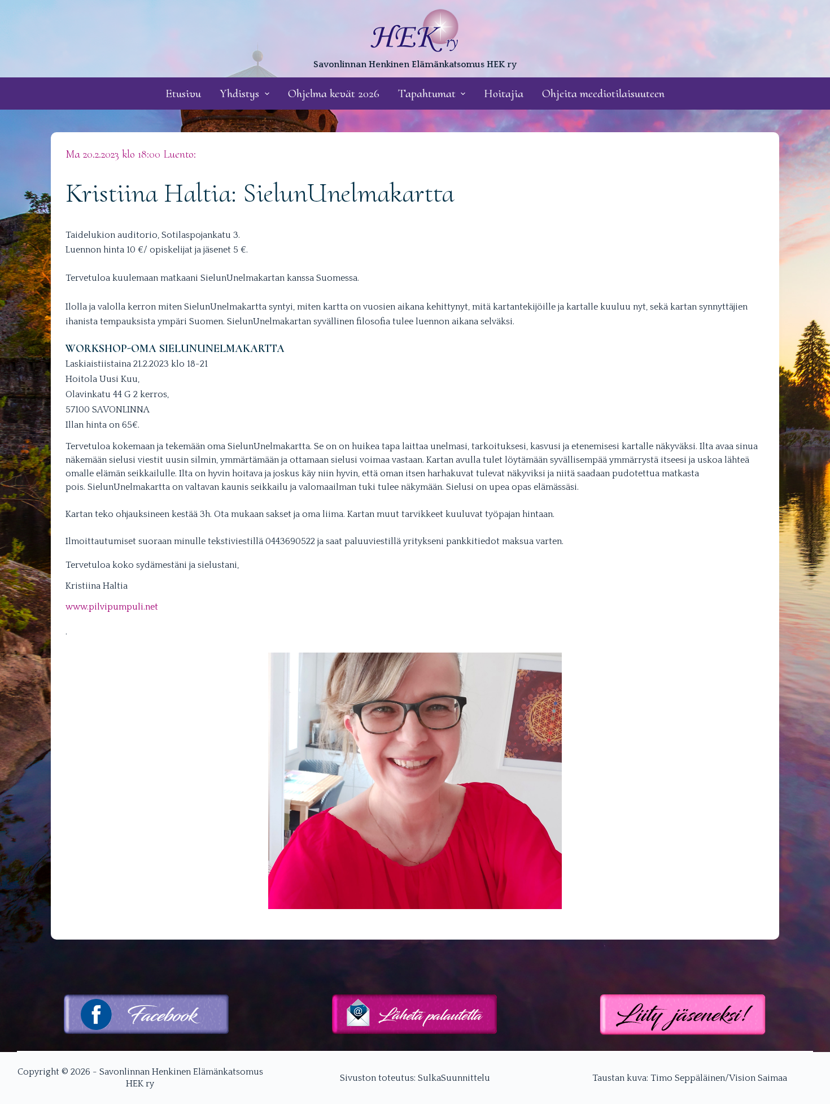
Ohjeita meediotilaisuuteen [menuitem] (603, 93)
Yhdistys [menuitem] (239, 93)
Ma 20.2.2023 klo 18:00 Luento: (130, 154)
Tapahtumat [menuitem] (427, 93)
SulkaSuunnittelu (454, 1078)
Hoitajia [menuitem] (503, 93)
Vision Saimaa (758, 1078)
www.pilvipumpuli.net (111, 607)
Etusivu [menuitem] (183, 93)
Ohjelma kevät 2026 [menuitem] (333, 93)
